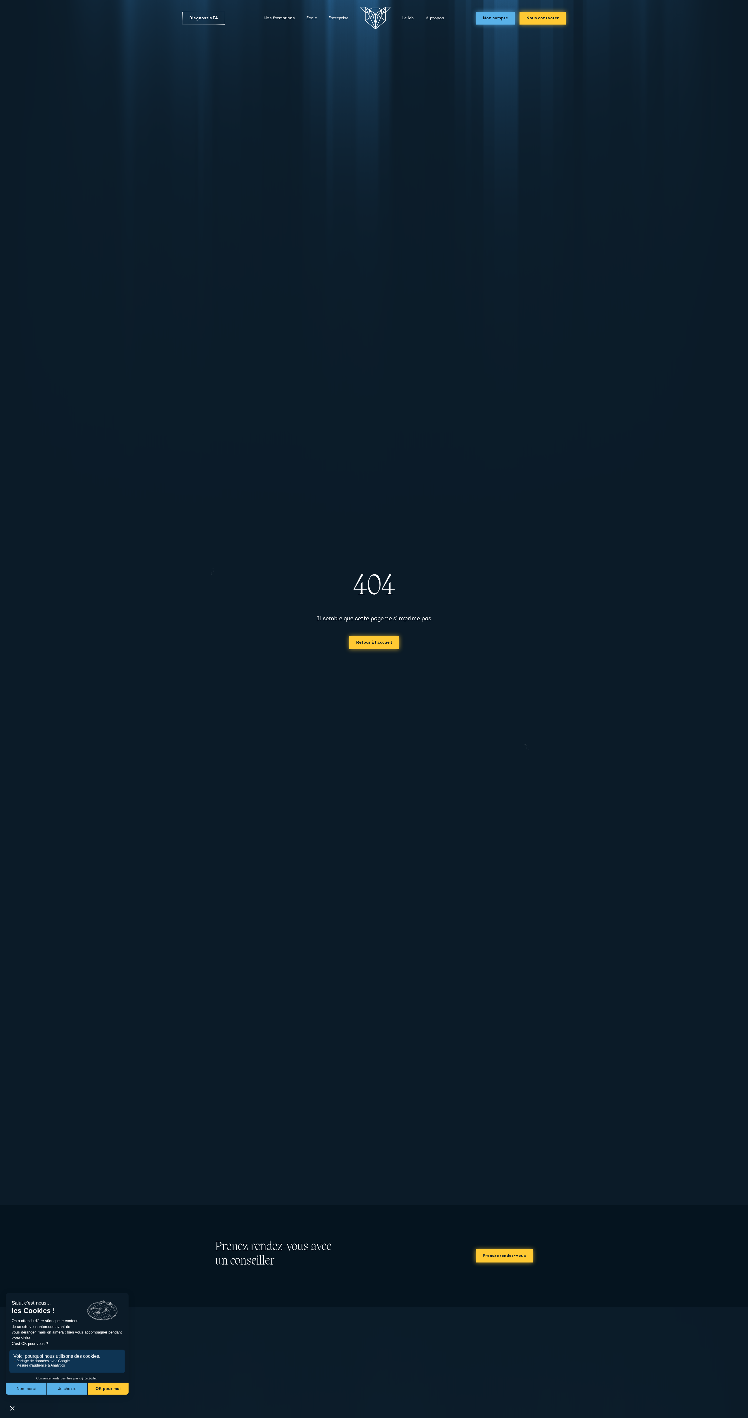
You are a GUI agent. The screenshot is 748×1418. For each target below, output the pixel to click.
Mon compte (495, 18)
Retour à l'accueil (374, 642)
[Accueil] (375, 18)
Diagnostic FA (203, 18)
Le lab (408, 18)
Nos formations (279, 18)
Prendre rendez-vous (504, 1256)
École (312, 18)
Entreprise (339, 18)
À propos (434, 18)
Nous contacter (543, 18)
